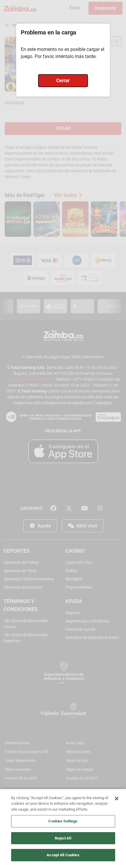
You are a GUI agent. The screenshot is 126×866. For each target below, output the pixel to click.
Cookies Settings (62, 821)
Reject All (63, 838)
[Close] (116, 798)
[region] (63, 827)
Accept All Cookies (63, 855)
